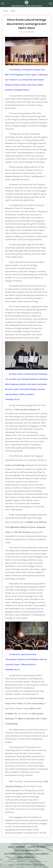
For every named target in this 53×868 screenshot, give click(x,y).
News (13, 11)
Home (5, 11)
